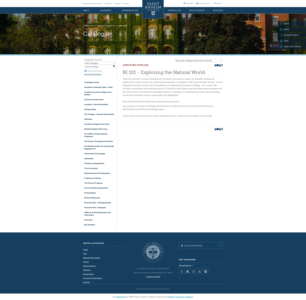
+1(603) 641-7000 (153, 276)
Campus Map (90, 109)
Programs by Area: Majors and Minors (97, 93)
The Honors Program (93, 183)
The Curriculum (91, 168)
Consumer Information (92, 278)
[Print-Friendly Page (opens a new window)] (220, 65)
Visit (85, 253)
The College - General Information (99, 114)
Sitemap (86, 282)
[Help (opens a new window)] (222, 65)
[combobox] (199, 60)
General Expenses (92, 197)
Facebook (182, 271)
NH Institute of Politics (92, 4)
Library (117, 4)
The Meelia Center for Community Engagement (99, 147)
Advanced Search (92, 74)
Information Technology (94, 153)
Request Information (91, 257)
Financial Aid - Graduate (95, 207)
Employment (88, 274)
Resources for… (204, 3)
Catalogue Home (91, 82)
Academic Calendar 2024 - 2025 (98, 87)
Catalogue (122, 26)
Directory (88, 220)
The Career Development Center (98, 141)
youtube (200, 271)
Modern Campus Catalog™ (180, 296)
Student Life (174, 10)
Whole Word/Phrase (94, 71)
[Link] (153, 252)
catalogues (121, 296)
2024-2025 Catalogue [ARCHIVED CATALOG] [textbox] (194, 60)
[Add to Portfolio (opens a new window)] (215, 65)
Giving (126, 4)
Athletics (218, 10)
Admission (88, 158)
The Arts (108, 4)
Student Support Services (95, 129)
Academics (105, 10)
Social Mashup (185, 265)
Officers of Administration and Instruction (97, 213)
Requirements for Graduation (97, 173)
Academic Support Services (96, 124)
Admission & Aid (130, 10)
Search (219, 3)
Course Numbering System (96, 188)
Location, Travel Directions (96, 104)
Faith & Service (197, 10)
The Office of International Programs (95, 135)
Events (86, 262)
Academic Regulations (94, 163)
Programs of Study (92, 178)
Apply (85, 249)
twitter (188, 271)
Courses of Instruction (94, 99)
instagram (194, 271)
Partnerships (90, 193)
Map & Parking (89, 266)
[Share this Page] (217, 65)
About (86, 10)
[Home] (153, 9)
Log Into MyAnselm (193, 245)
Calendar (189, 3)
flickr (206, 271)
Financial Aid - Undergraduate (97, 202)
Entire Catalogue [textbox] (91, 63)
